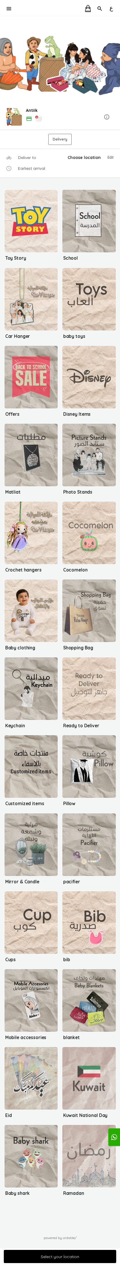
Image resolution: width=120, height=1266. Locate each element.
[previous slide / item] (4, 60)
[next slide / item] (116, 60)
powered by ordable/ (60, 1238)
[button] (60, 117)
